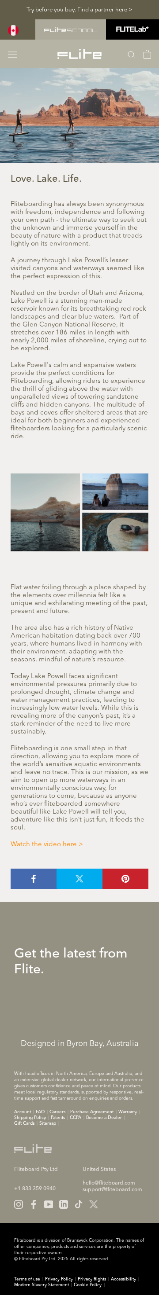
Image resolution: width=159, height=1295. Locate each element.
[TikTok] (78, 1204)
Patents (58, 1117)
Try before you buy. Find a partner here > (79, 10)
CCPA (75, 1117)
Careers (57, 1112)
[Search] (132, 54)
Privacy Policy (59, 1279)
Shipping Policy (30, 1117)
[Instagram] (18, 1204)
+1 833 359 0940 (35, 1189)
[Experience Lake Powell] (79, 512)
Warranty (127, 1112)
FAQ (40, 1112)
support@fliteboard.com (112, 1189)
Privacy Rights (92, 1279)
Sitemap (47, 1123)
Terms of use (27, 1279)
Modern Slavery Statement (41, 1285)
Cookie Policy (88, 1285)
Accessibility (123, 1279)
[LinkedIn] (63, 1204)
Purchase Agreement (92, 1112)
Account (22, 1112)
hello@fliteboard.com (109, 1183)
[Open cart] (147, 54)
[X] (93, 1204)
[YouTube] (48, 1204)
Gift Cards (24, 1123)
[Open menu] (12, 54)
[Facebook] (33, 1204)
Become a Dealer (104, 1117)
